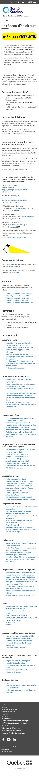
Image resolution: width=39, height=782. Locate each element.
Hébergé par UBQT (7, 751)
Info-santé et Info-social (14, 643)
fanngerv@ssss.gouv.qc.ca (21, 225)
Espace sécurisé (6, 718)
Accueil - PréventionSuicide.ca (16, 647)
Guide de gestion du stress (15, 368)
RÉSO (8, 683)
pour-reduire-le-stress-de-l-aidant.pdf (19, 486)
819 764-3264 (15, 728)
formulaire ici (16, 273)
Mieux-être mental (12, 525)
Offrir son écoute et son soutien (17, 354)
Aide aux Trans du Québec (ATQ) (17, 454)
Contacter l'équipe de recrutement (14, 733)
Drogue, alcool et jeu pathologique (18, 661)
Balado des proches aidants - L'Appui (19, 483)
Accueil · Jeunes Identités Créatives (18, 461)
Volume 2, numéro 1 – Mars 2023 (18, 296)
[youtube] (9, 740)
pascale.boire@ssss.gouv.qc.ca (23, 217)
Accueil (4, 21)
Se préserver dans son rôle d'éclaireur (19, 347)
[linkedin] (14, 740)
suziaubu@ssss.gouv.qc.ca (23, 208)
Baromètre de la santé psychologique (19, 343)
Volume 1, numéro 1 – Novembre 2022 (19, 294)
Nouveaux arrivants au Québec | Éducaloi (20, 579)
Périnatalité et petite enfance (16, 663)
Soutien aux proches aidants (16, 479)
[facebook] (4, 740)
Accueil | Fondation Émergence (17, 463)
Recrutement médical (8, 712)
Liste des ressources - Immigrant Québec (20, 573)
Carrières (4, 707)
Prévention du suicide (13, 672)
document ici (15, 267)
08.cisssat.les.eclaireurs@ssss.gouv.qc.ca (16, 237)
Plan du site (5, 716)
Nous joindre (5, 714)
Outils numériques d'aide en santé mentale (21, 690)
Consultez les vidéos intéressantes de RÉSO (21, 685)
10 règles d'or (10, 622)
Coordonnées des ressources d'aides (19, 641)
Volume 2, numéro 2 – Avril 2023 (17, 298)
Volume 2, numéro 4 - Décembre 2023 (19, 303)
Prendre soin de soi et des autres (17, 345)
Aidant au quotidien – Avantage (17, 493)
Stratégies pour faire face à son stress (19, 361)
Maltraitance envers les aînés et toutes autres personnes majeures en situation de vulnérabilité (21, 434)
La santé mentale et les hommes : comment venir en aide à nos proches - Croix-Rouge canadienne (21, 559)
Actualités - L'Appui (12, 495)
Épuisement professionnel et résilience (20, 527)
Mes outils (9, 692)
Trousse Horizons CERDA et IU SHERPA (20, 595)
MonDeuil (9, 625)
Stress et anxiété (12, 523)
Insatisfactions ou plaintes (10, 705)
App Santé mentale (12, 688)
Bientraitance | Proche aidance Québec (19, 481)
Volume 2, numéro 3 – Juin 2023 (17, 300)
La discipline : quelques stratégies (18, 402)
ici (26, 169)
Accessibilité (5, 749)
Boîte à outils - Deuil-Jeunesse (16, 615)
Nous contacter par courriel (11, 731)
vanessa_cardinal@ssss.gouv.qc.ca (14, 200)
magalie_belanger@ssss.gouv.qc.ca (14, 190)
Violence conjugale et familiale (17, 670)
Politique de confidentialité (9, 747)
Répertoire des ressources (10, 709)
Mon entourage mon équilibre (21, 520)
